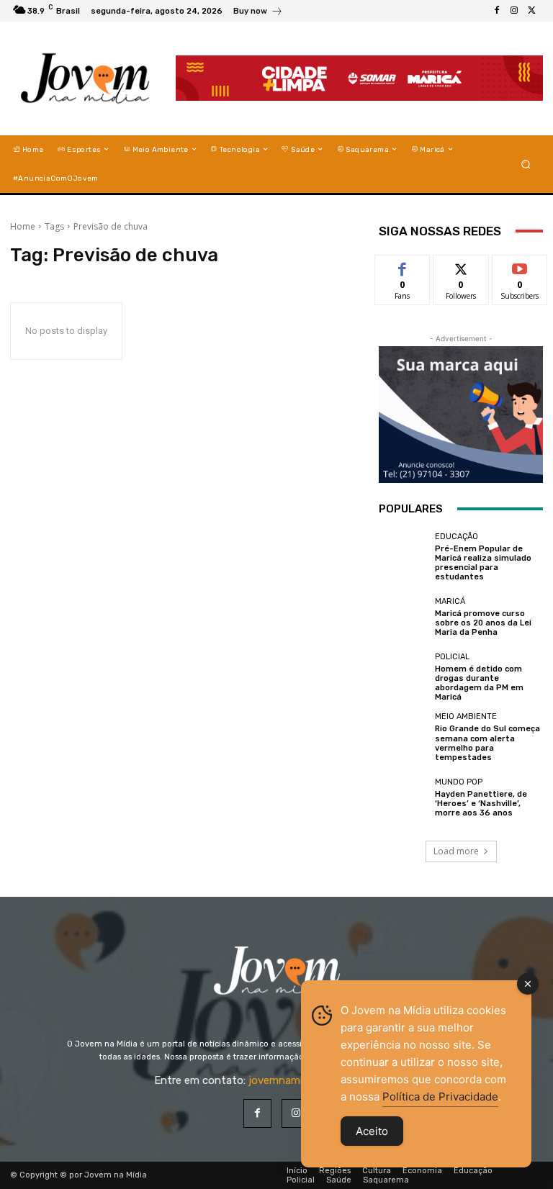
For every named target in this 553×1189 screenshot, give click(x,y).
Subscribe (520, 266)
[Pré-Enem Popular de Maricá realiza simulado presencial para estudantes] (403, 557)
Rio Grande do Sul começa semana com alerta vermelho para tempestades (487, 743)
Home (22, 226)
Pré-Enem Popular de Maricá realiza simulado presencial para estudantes (483, 563)
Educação (456, 537)
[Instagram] (514, 10)
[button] (526, 164)
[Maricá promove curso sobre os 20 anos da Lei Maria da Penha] (403, 616)
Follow (461, 266)
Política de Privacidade (440, 1096)
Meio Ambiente (466, 716)
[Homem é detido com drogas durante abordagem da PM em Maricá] (403, 677)
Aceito (372, 1131)
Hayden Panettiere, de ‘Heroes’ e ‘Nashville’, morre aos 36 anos (481, 804)
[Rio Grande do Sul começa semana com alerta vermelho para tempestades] (403, 737)
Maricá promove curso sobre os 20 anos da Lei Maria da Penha (483, 623)
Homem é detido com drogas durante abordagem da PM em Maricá (479, 683)
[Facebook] (496, 10)
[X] (531, 10)
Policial (452, 657)
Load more (456, 851)
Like (403, 266)
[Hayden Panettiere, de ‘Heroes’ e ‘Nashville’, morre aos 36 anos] (403, 797)
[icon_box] (258, 12)
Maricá (450, 601)
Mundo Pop (458, 782)
